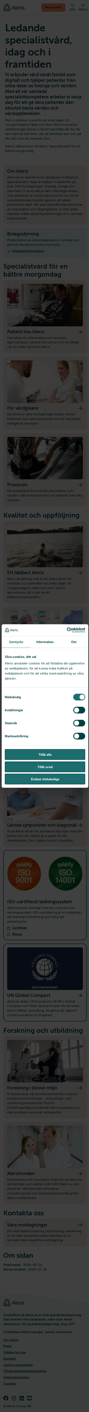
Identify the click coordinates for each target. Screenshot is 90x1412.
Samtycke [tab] (16, 641)
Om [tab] (73, 641)
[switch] (79, 710)
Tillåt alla (45, 754)
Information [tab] (45, 641)
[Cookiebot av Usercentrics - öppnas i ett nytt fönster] (67, 630)
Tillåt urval (45, 767)
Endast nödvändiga (45, 779)
